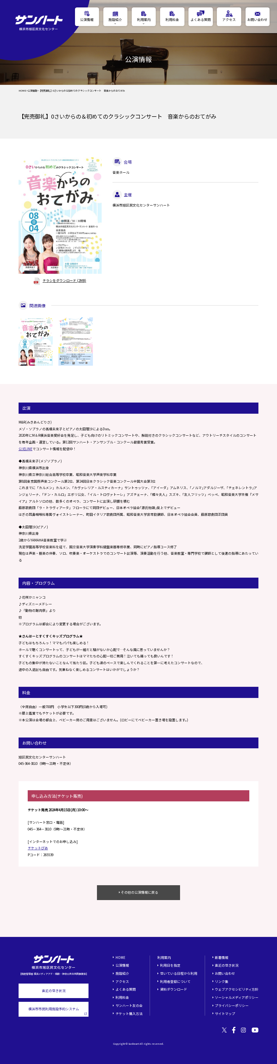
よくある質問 (126, 989)
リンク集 (221, 981)
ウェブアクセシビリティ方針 (236, 989)
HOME (22, 91)
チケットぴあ (38, 848)
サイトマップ (225, 1013)
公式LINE (25, 448)
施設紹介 (122, 973)
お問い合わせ (225, 973)
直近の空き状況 (54, 990)
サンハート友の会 (129, 1005)
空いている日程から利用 (178, 973)
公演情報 (32, 91)
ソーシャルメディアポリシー (236, 997)
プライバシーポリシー (232, 1005)
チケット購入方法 (129, 1013)
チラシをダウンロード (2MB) (64, 280)
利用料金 (122, 997)
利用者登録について (175, 981)
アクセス (122, 981)
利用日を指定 (170, 965)
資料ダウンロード (173, 989)
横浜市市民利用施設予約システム (53, 1009)
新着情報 (221, 957)
